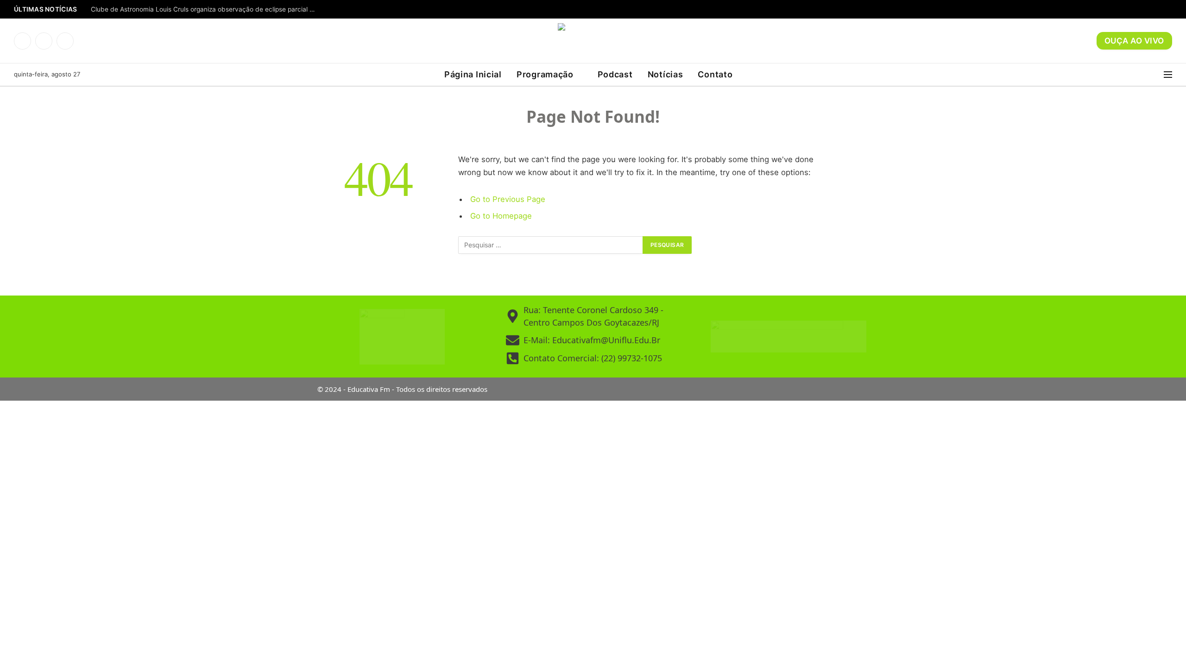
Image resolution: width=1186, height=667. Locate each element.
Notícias (665, 74)
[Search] (1158, 74)
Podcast (615, 74)
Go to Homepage (501, 215)
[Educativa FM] (593, 41)
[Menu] (1168, 74)
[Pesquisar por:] (550, 245)
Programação (545, 74)
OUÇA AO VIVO (1134, 40)
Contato (715, 74)
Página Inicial (473, 74)
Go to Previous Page (507, 199)
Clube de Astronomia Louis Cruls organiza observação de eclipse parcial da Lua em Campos (206, 9)
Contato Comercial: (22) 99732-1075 (593, 358)
